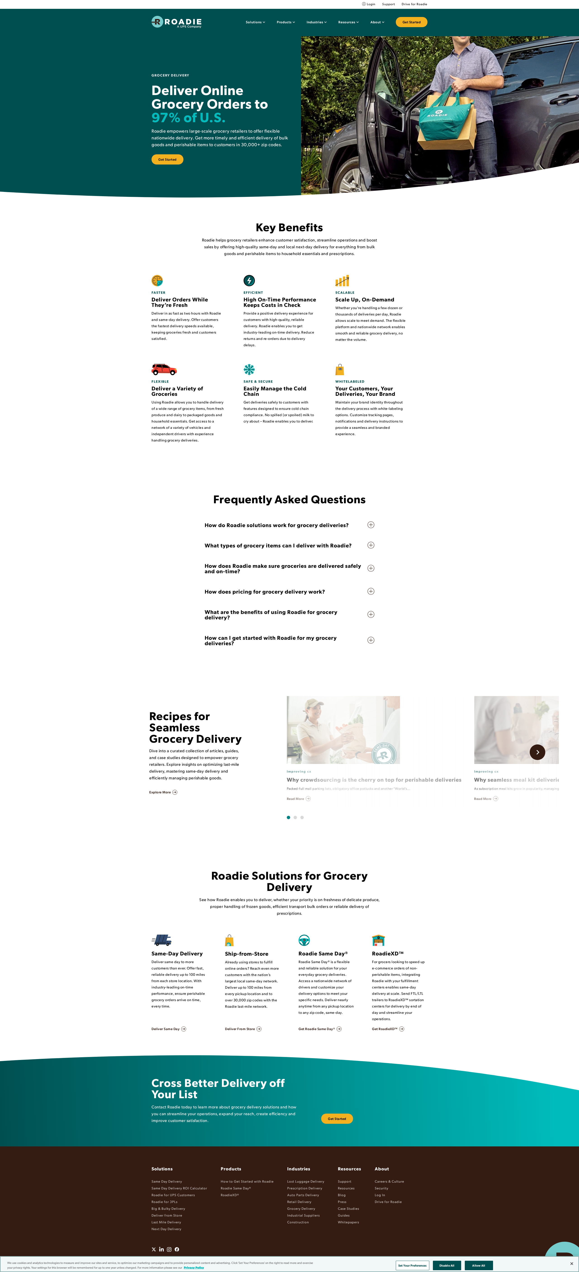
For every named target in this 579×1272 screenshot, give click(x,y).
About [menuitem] (382, 1169)
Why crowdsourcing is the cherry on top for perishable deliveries (374, 779)
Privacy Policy (194, 1267)
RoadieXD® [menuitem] (230, 1195)
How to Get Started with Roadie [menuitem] (247, 1181)
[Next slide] (537, 752)
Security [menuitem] (381, 1188)
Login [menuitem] (371, 4)
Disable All (446, 1265)
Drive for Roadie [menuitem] (414, 4)
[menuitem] (255, 22)
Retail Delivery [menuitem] (299, 1201)
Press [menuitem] (342, 1201)
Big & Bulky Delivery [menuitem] (168, 1208)
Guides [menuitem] (344, 1215)
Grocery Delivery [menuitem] (301, 1208)
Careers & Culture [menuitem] (389, 1181)
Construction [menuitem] (298, 1222)
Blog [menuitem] (342, 1195)
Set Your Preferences (412, 1265)
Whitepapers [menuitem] (348, 1222)
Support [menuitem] (388, 4)
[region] (289, 1264)
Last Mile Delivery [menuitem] (166, 1222)
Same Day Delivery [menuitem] (167, 1181)
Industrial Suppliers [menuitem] (303, 1215)
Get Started (412, 22)
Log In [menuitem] (380, 1195)
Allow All (478, 1265)
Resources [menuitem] (349, 1169)
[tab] (288, 817)
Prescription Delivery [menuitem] (304, 1188)
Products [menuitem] (231, 1169)
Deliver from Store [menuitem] (167, 1215)
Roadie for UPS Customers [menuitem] (173, 1195)
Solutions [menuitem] (162, 1169)
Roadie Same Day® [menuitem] (236, 1188)
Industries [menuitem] (298, 1169)
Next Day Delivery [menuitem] (166, 1229)
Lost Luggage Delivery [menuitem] (305, 1181)
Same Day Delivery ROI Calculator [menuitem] (179, 1188)
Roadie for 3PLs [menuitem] (165, 1201)
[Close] (572, 1264)
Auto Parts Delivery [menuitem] (303, 1195)
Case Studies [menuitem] (348, 1208)
